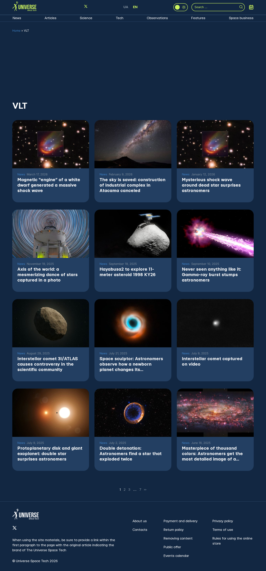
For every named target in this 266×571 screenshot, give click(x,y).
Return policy (174, 530)
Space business (241, 18)
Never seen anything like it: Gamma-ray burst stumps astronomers (211, 274)
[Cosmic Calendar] (251, 7)
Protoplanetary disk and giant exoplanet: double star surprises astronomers (49, 453)
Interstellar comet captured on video (212, 362)
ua (125, 7)
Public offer (172, 547)
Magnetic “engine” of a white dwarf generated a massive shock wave (48, 185)
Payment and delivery (181, 521)
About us (139, 521)
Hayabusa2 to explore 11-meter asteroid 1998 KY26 (128, 272)
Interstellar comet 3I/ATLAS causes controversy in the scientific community (47, 364)
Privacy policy (222, 521)
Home (16, 30)
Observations (157, 18)
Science (86, 18)
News (17, 18)
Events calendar (176, 556)
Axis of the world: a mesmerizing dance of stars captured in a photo (47, 274)
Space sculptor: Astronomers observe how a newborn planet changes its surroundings (131, 364)
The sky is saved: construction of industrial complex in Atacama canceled (132, 185)
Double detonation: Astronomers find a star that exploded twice (131, 453)
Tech (119, 18)
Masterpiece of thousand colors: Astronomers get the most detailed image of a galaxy (212, 454)
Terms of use (222, 530)
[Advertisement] (133, 66)
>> (145, 489)
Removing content (178, 538)
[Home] (24, 7)
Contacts (139, 530)
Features (198, 18)
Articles (50, 18)
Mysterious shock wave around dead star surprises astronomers (211, 185)
